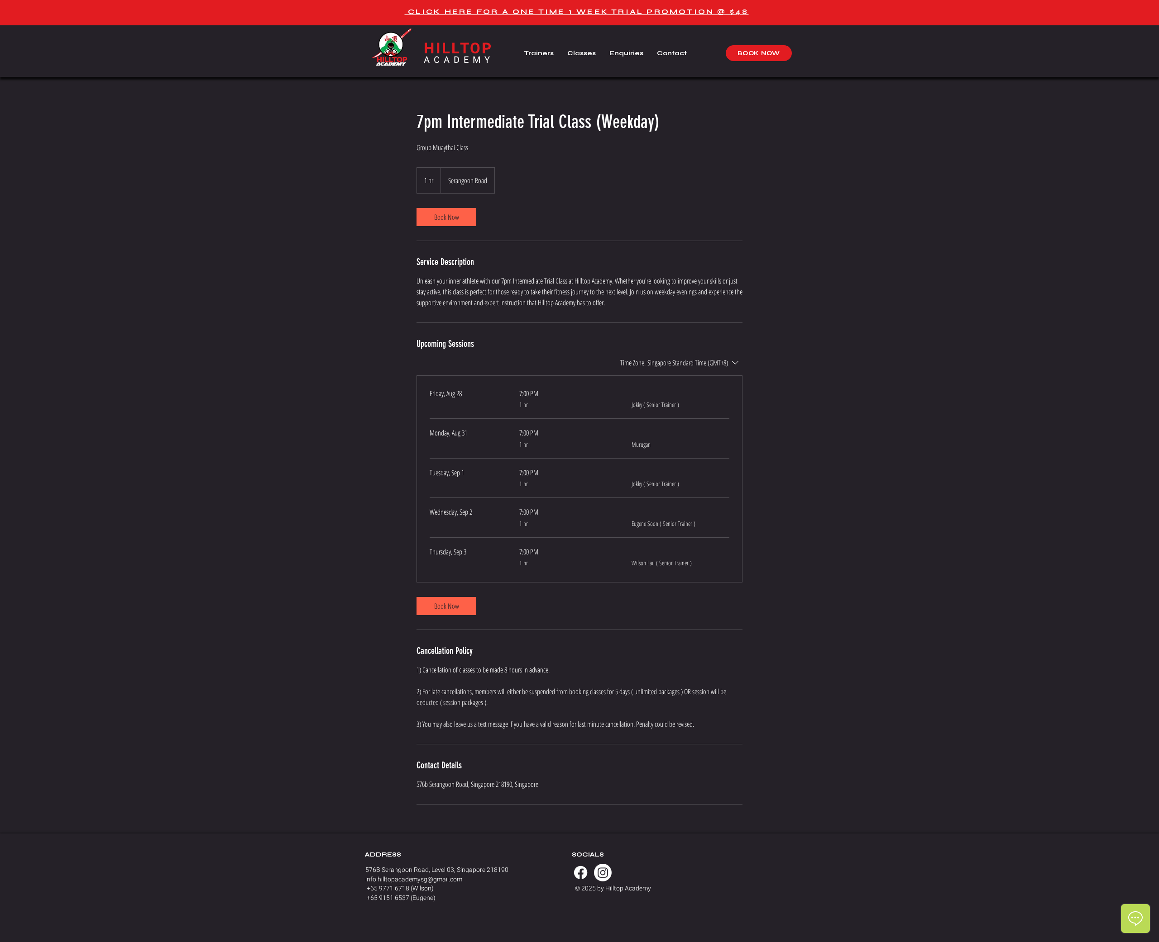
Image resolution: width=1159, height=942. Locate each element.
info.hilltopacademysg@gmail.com (413, 879)
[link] (446, 217)
